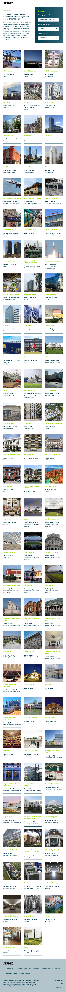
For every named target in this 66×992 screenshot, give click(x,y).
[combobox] (47, 19)
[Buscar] (56, 19)
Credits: (59, 987)
